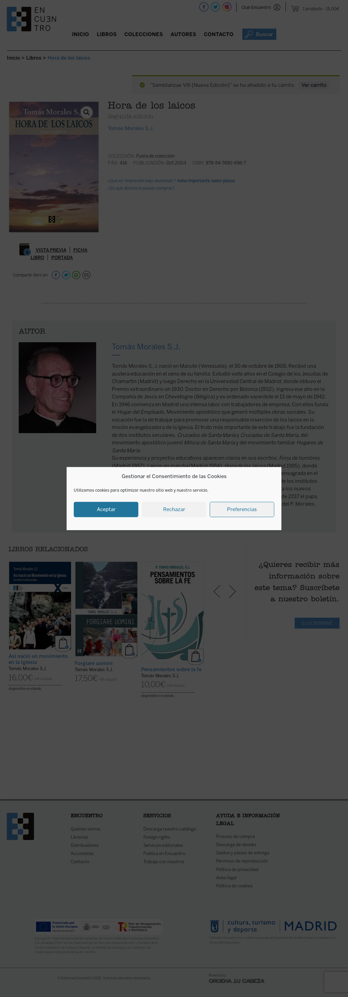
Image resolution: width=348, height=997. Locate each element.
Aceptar (106, 509)
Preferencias (242, 509)
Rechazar (174, 509)
